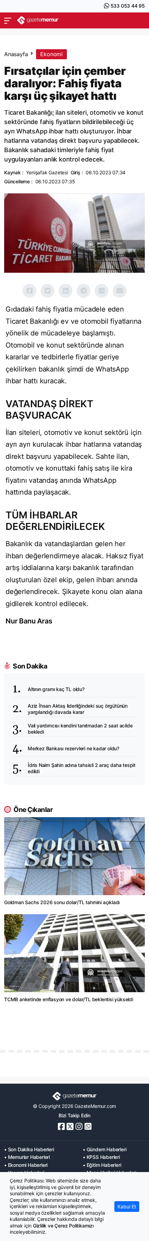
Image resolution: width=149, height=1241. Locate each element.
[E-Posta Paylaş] (119, 291)
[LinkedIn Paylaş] (65, 291)
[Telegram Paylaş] (83, 291)
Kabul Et (126, 1206)
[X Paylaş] (47, 291)
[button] (7, 20)
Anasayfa (16, 54)
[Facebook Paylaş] (29, 291)
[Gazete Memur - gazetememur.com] (38, 20)
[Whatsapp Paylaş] (101, 291)
